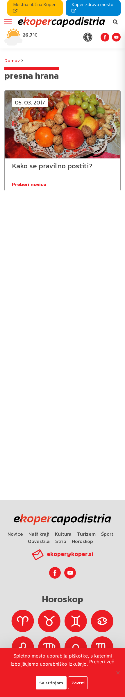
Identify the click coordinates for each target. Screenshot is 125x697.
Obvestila (39, 541)
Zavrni (78, 682)
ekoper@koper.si (70, 554)
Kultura (63, 534)
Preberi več (101, 662)
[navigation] (62, 24)
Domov (12, 60)
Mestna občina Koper (34, 4)
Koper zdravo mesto (92, 4)
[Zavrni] (118, 673)
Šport (107, 534)
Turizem (86, 534)
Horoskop (82, 541)
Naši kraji (38, 534)
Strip (60, 541)
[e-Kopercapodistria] (61, 22)
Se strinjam (51, 682)
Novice (15, 534)
